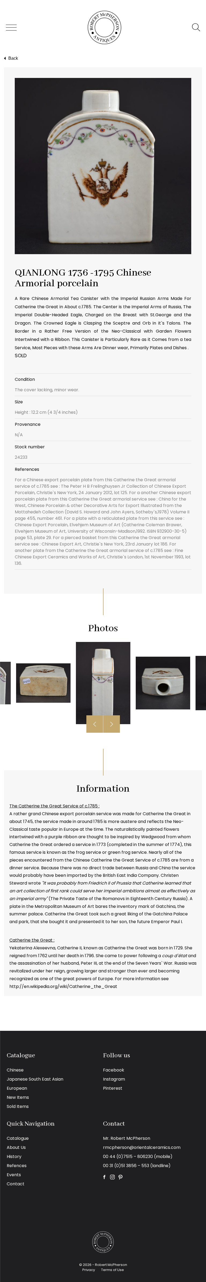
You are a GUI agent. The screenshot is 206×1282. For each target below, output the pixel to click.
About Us (16, 1147)
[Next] (111, 724)
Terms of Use (112, 1269)
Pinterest (112, 1088)
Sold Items (18, 1106)
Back (13, 58)
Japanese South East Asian (35, 1079)
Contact (15, 1184)
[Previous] (94, 724)
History (14, 1156)
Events (14, 1175)
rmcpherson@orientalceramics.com (142, 1147)
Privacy (88, 1269)
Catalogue (18, 1138)
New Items (18, 1097)
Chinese (15, 1070)
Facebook (113, 1070)
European (17, 1088)
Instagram (114, 1079)
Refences (17, 1166)
